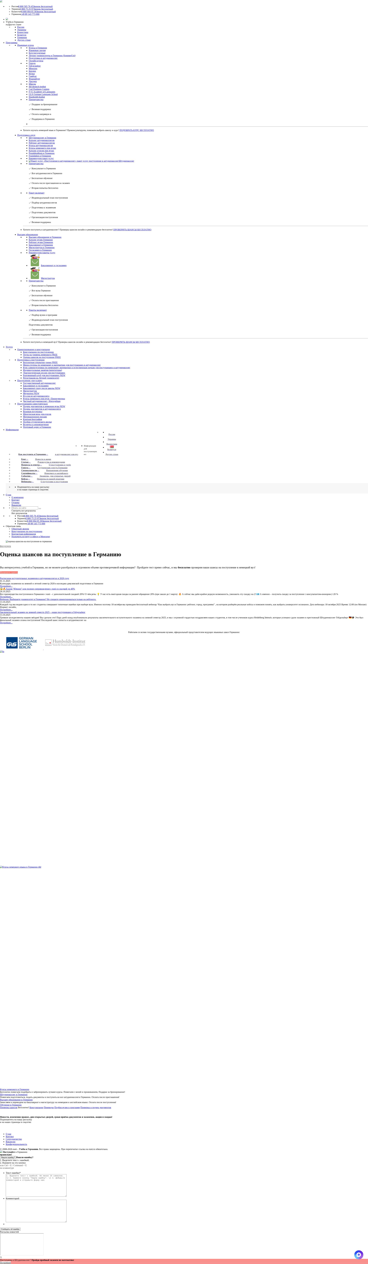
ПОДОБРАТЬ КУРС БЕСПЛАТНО (136, 130)
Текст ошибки (13, 1173)
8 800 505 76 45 (35, 6)
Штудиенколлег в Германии (13, 1094)
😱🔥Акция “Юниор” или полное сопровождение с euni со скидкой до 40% (37, 589)
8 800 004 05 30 (38, 11)
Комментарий (12, 1198)
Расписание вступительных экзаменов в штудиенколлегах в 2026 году (34, 578)
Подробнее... (6, 586)
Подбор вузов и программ (67, 1107)
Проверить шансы (9, 572)
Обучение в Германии (11, 1105)
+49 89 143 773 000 (30, 14)
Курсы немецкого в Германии (14, 1089)
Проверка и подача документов (95, 1107)
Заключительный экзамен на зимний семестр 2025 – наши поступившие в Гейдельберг (42, 612)
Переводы (49, 1107)
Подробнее (5, 1262)
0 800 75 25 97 (36, 9)
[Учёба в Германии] (1, 1)
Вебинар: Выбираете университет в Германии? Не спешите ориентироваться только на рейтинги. (48, 599)
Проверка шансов (8, 1107)
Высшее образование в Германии (16, 1099)
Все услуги (5, 546)
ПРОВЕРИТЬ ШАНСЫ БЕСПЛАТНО (132, 229)
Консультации (36, 1107)
